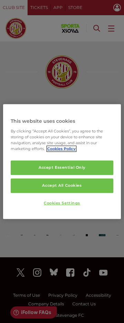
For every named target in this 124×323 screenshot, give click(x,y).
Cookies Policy (61, 148)
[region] (62, 161)
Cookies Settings (62, 203)
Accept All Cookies (62, 185)
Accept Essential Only (62, 167)
